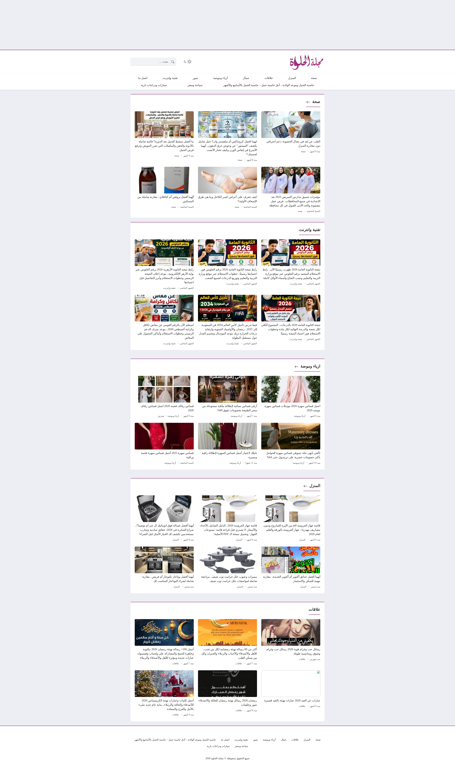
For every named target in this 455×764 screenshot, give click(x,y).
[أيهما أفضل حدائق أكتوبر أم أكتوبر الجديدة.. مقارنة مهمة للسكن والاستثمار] (290, 568)
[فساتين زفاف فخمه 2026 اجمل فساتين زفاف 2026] (164, 397)
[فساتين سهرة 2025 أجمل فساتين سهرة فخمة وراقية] (164, 444)
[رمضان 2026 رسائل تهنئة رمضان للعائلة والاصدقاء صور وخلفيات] (227, 693)
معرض (161, 416)
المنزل (314, 485)
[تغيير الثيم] (187, 61)
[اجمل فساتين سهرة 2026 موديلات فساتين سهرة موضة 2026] (290, 397)
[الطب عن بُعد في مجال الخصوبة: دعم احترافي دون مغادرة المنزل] (290, 137)
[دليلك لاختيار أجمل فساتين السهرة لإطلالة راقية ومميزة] (227, 444)
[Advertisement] (348, 25)
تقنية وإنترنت (296, 284)
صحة (316, 101)
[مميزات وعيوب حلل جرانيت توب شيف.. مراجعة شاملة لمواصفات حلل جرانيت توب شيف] (227, 568)
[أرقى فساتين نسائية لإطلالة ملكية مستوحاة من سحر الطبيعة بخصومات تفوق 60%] (227, 397)
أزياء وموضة (300, 416)
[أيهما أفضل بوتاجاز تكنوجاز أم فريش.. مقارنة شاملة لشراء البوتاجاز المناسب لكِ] (164, 568)
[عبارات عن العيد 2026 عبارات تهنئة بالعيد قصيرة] (290, 693)
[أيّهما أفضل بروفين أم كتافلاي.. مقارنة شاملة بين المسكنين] (164, 190)
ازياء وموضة (310, 366)
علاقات (302, 659)
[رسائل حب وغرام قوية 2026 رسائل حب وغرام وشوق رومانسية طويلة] (290, 642)
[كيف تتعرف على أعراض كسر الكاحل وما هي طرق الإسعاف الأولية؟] (227, 190)
